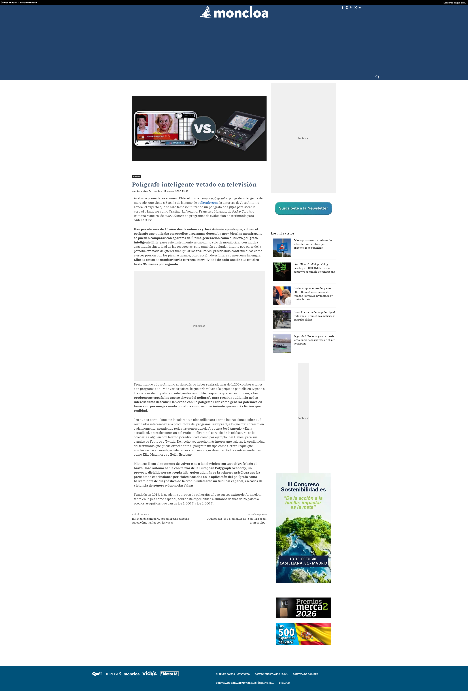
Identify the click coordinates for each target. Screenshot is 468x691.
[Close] (297, 286)
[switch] (279, 344)
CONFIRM (209, 398)
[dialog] (234, 345)
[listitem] (234, 336)
